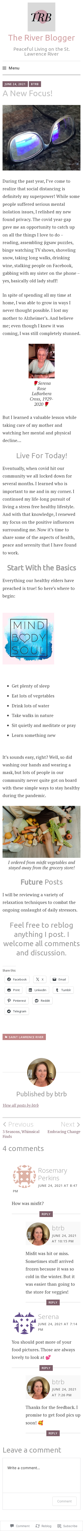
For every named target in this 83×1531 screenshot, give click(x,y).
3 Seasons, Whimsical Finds (21, 1129)
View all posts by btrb (21, 1105)
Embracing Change (63, 1127)
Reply (46, 1214)
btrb (35, 84)
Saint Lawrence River (26, 1037)
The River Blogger (41, 37)
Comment (64, 1501)
